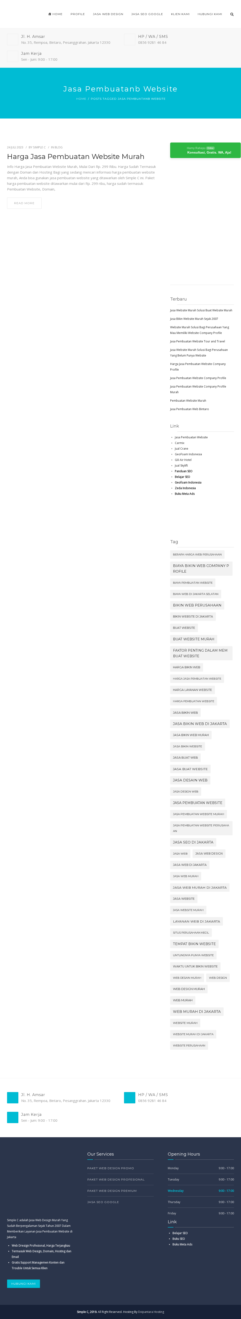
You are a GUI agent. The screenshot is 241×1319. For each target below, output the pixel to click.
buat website (184, 628)
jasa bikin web (185, 712)
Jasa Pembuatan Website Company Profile (198, 378)
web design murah (189, 989)
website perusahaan (189, 1045)
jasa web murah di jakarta (200, 887)
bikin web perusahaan (197, 605)
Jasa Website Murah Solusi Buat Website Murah (201, 310)
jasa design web (185, 791)
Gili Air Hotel (183, 460)
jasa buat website (190, 769)
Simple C (39, 147)
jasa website (184, 898)
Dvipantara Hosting (151, 1312)
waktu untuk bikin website (195, 966)
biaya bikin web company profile (201, 569)
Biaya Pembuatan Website (193, 582)
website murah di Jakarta (193, 1034)
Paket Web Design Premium (112, 1190)
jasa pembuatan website (197, 803)
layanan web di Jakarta (196, 921)
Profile (78, 14)
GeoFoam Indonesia (188, 454)
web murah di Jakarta (197, 1012)
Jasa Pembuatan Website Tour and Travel (197, 341)
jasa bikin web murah (191, 735)
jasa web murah (185, 876)
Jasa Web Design (108, 14)
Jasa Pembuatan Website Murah (198, 814)
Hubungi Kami (210, 14)
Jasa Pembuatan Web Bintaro (189, 409)
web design (218, 977)
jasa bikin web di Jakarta (200, 724)
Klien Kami (180, 14)
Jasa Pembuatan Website (191, 437)
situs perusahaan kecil (191, 932)
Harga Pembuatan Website (193, 701)
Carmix (179, 443)
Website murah (185, 1023)
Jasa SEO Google (147, 14)
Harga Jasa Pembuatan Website (197, 678)
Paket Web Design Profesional (116, 1179)
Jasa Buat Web (185, 757)
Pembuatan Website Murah (188, 401)
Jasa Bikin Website (187, 746)
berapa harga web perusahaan (197, 554)
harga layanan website (192, 690)
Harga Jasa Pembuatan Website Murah (76, 156)
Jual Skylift (181, 465)
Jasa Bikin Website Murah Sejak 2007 (194, 319)
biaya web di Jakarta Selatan (195, 594)
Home (81, 98)
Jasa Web (180, 853)
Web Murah (183, 1000)
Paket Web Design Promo (110, 1168)
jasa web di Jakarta (190, 865)
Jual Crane (181, 449)
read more (24, 203)
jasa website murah (188, 910)
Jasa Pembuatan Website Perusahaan (201, 828)
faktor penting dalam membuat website (200, 653)
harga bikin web (186, 667)
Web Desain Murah (187, 977)
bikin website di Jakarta (193, 616)
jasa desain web (190, 780)
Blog (59, 147)
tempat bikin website (194, 944)
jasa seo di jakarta (193, 842)
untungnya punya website (193, 955)
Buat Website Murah (193, 639)
